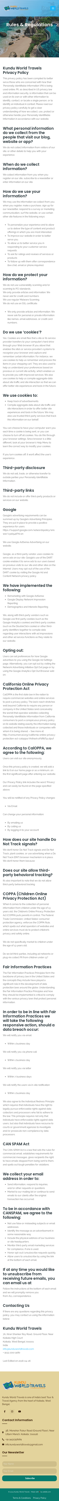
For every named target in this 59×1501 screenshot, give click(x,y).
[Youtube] (19, 1411)
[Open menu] (53, 8)
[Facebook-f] (4, 1411)
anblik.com (47, 1492)
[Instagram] (12, 1411)
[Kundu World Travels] (15, 8)
